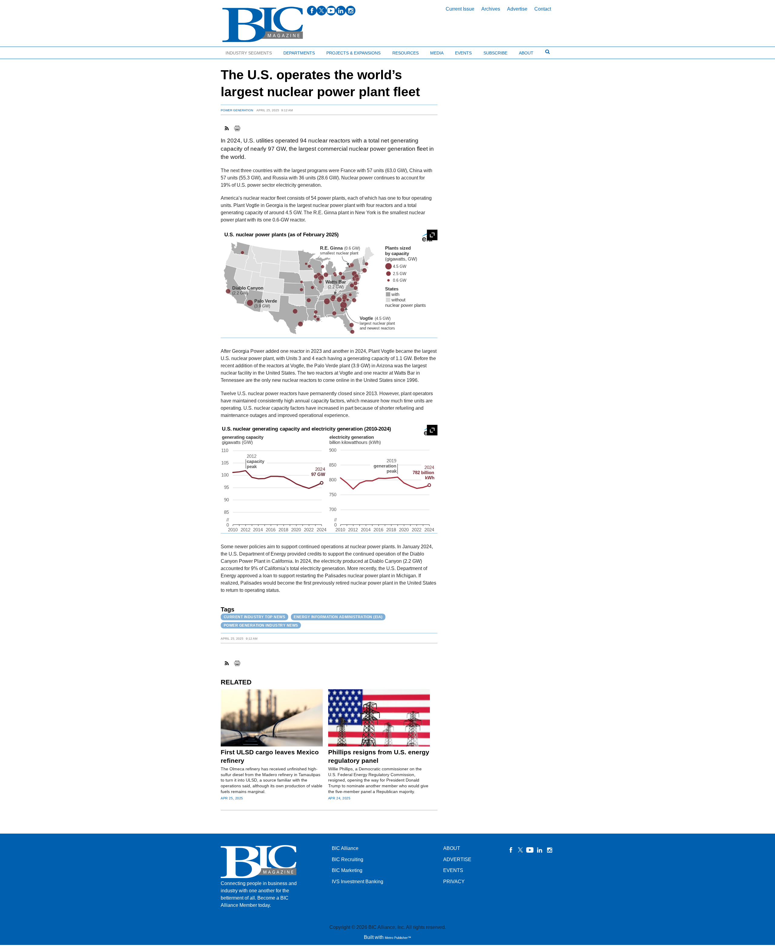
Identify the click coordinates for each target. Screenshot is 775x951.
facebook (312, 10)
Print (237, 128)
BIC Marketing (347, 870)
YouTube (530, 850)
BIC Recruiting (347, 859)
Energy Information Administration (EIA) (338, 617)
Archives (490, 8)
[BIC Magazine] (262, 25)
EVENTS (453, 870)
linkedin (341, 10)
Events (463, 53)
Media (437, 53)
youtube (331, 10)
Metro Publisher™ (398, 938)
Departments (299, 53)
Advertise (517, 8)
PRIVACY (454, 881)
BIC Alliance (345, 848)
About (526, 53)
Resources (405, 53)
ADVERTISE (457, 859)
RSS (227, 128)
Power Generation (237, 110)
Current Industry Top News (254, 617)
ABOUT (451, 848)
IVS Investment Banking (357, 881)
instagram (350, 10)
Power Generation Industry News (261, 625)
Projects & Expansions (353, 53)
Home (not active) (18, 51)
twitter (321, 10)
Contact (542, 8)
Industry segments (249, 53)
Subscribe (495, 53)
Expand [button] (432, 235)
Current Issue (460, 8)
